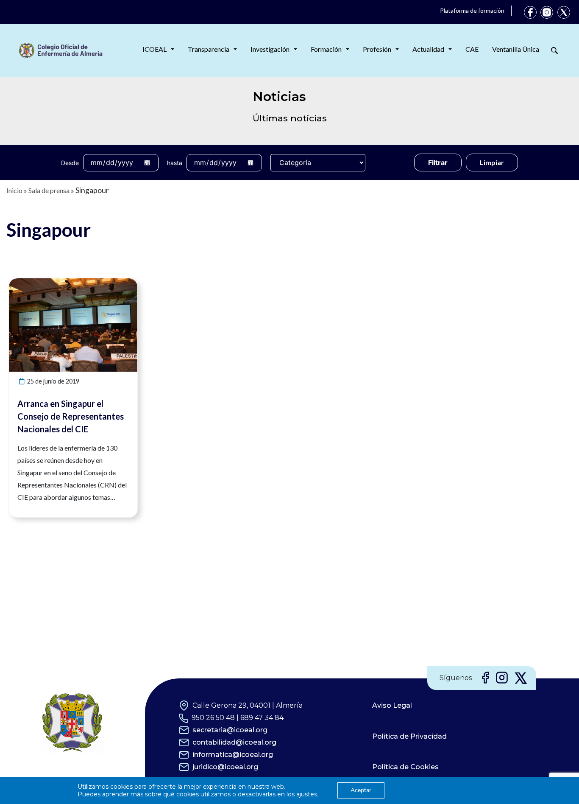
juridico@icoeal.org (225, 767)
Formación (326, 49)
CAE (472, 49)
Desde (70, 162)
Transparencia (208, 49)
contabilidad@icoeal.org (234, 742)
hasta (174, 162)
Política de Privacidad (409, 736)
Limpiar (492, 162)
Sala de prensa (49, 190)
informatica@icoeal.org (232, 755)
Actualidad (428, 49)
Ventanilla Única (515, 49)
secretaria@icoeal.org (229, 730)
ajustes (306, 794)
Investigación (270, 49)
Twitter (563, 12)
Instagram (546, 12)
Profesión (377, 49)
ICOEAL (154, 49)
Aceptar (361, 790)
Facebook (530, 12)
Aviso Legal (392, 705)
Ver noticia (121, 283)
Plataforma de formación (472, 10)
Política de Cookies (405, 767)
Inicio (14, 190)
